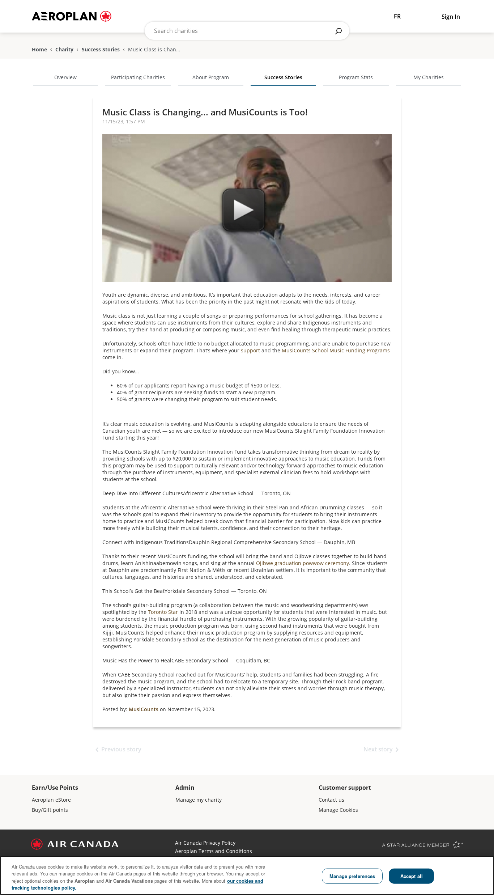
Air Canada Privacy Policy (205, 842)
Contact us (331, 799)
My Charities (428, 77)
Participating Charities (138, 77)
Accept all (411, 876)
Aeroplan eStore (51, 799)
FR (397, 16)
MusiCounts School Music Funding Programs (336, 350)
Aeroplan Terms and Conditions (213, 851)
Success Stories (101, 49)
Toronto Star (163, 611)
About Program (210, 77)
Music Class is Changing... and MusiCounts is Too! (205, 112)
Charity (64, 49)
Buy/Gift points (50, 809)
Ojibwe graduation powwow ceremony (302, 563)
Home (39, 49)
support (250, 350)
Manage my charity (198, 799)
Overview (65, 77)
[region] (247, 875)
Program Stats (356, 77)
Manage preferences (352, 876)
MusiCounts (143, 709)
